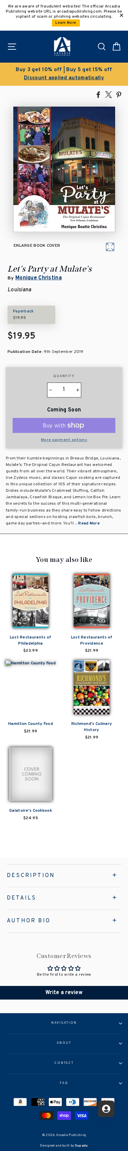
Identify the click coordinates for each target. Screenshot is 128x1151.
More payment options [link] (64, 440)
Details (21, 898)
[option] (64, 74)
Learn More (65, 23)
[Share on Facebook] (98, 94)
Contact (64, 1063)
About (64, 1043)
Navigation (64, 1023)
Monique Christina (38, 278)
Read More (89, 523)
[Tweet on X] (108, 94)
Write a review (64, 992)
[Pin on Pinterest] (118, 94)
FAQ (64, 1083)
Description (31, 875)
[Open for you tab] (106, 1109)
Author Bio (29, 921)
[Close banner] (121, 15)
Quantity (64, 376)
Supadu (81, 1146)
